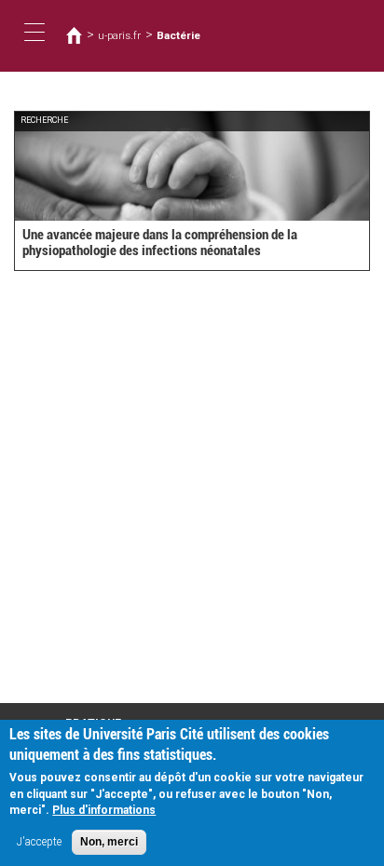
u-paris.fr (119, 35)
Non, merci (109, 841)
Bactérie (178, 35)
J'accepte (39, 841)
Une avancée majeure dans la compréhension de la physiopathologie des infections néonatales (159, 242)
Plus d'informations (104, 810)
